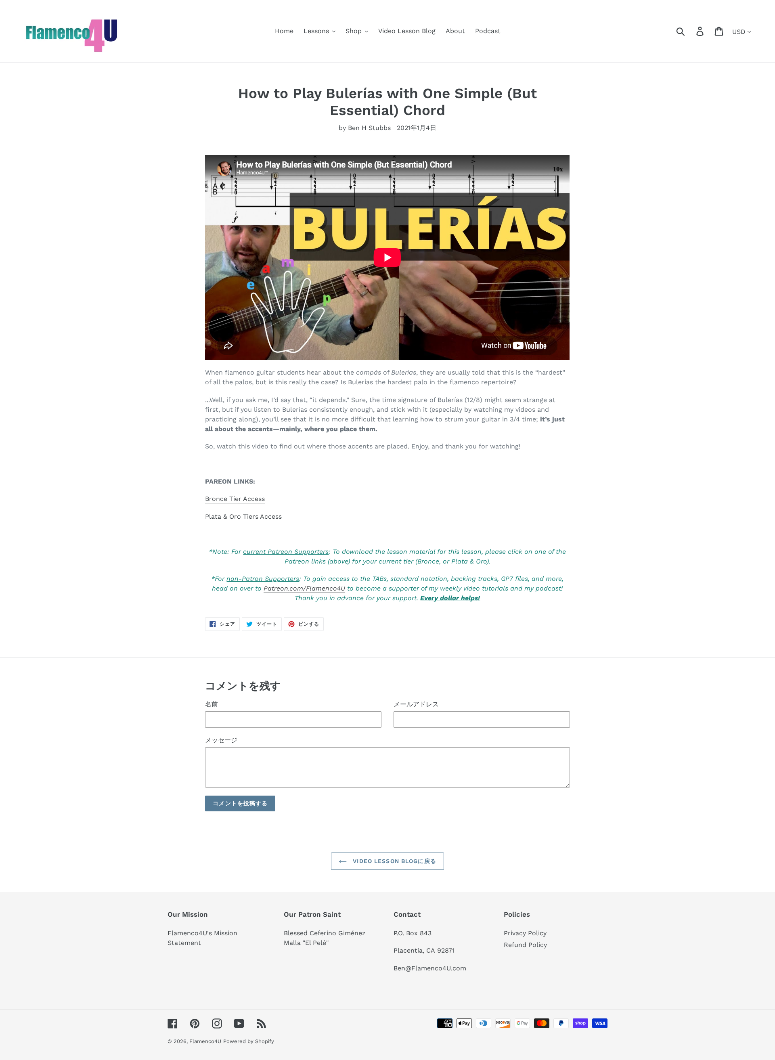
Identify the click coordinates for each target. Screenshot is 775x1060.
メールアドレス (416, 704)
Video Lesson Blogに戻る (393, 861)
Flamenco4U (205, 1041)
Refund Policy (525, 945)
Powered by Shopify (248, 1041)
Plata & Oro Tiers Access (243, 516)
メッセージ (221, 740)
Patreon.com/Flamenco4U (304, 588)
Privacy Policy (525, 933)
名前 (211, 704)
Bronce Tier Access (235, 499)
